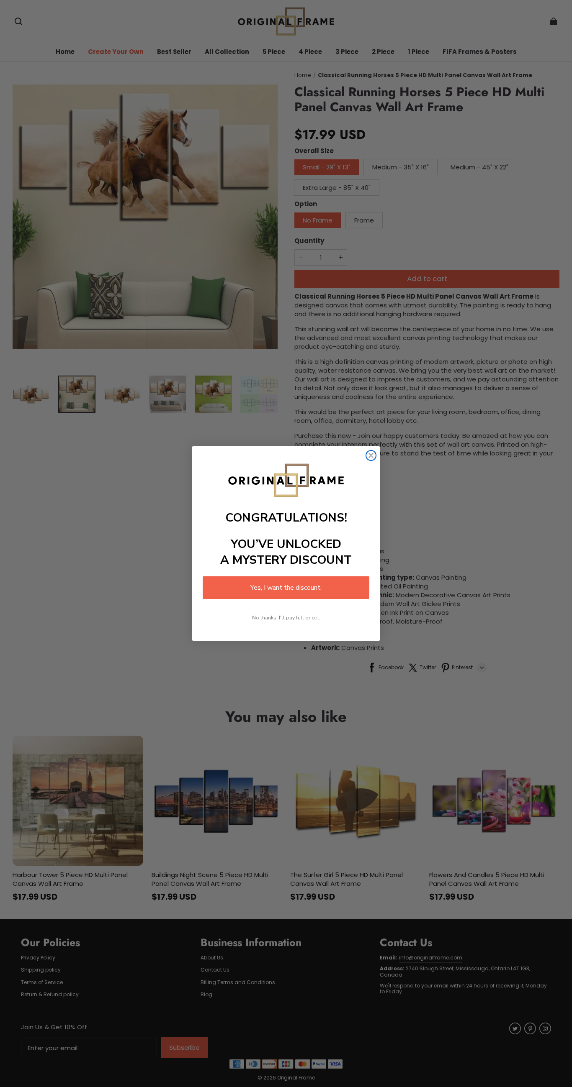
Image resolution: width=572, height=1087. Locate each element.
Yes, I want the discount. (286, 587)
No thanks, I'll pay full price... (286, 617)
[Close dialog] (371, 455)
